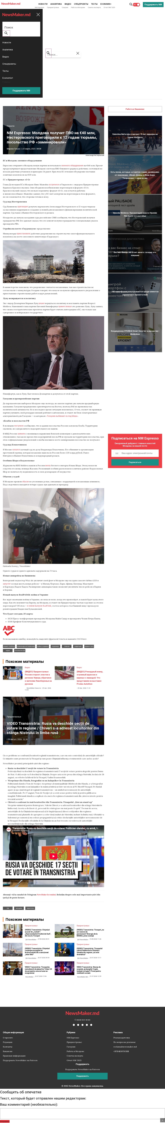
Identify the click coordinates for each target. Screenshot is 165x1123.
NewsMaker (29, 977)
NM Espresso (39, 7)
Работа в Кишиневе (135, 109)
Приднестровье (53, 7)
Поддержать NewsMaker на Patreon (20, 1060)
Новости (42, 4)
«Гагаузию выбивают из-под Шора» (62, 416)
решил (42, 303)
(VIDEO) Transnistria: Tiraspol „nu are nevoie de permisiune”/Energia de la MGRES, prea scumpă (90, 933)
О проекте (8, 1037)
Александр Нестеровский (26, 646)
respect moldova (9, 646)
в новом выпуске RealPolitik (39, 605)
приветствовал (65, 306)
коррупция (78, 646)
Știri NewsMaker (30, 939)
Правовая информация (14, 1056)
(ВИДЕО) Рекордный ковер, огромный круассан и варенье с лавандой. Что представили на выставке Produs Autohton (90, 678)
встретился (54, 184)
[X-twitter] (78, 1025)
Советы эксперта (94, 7)
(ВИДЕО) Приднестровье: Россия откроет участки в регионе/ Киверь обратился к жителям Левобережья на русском (38, 678)
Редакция (7, 1042)
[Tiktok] (87, 1025)
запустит (7, 583)
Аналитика (56, 4)
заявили (21, 433)
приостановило (23, 233)
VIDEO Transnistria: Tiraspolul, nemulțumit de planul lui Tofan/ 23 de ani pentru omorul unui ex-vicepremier (38, 970)
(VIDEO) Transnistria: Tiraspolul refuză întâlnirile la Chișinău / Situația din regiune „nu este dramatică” (89, 951)
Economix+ (105, 4)
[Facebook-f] (74, 1025)
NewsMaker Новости (34, 688)
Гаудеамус (55, 646)
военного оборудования (72, 165)
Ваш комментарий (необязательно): (29, 1104)
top (8, 908)
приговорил (23, 206)
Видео (68, 4)
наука (8, 650)
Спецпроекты (81, 4)
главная (67, 646)
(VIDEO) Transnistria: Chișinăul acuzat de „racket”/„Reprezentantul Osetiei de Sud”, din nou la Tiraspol (38, 933)
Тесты (94, 4)
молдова (19, 908)
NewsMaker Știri (82, 977)
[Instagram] (82, 1025)
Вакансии (7, 1051)
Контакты (7, 1046)
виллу (48, 465)
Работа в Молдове (78, 7)
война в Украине (43, 646)
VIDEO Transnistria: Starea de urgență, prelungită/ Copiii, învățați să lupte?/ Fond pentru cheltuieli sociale (89, 970)
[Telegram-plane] (91, 1025)
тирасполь (30, 908)
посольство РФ (20, 650)
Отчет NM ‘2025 (109, 7)
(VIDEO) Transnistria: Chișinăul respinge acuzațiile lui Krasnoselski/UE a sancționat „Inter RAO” (37, 951)
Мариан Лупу (89, 646)
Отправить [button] (5, 1121)
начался (16, 449)
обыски (25, 481)
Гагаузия (65, 7)
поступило (19, 425)
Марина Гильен (13, 149)
